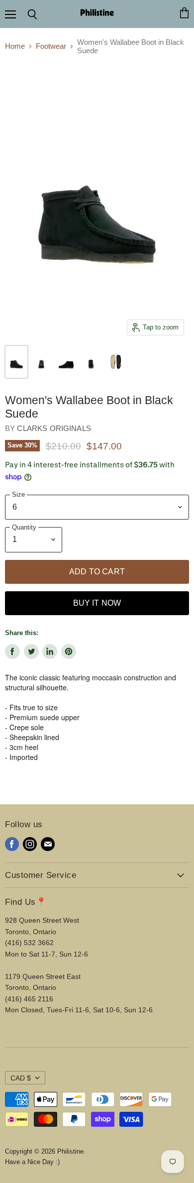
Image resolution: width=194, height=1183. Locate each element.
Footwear (51, 46)
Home (15, 46)
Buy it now (97, 603)
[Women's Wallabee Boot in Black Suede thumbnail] (16, 362)
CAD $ (20, 1078)
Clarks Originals (54, 428)
